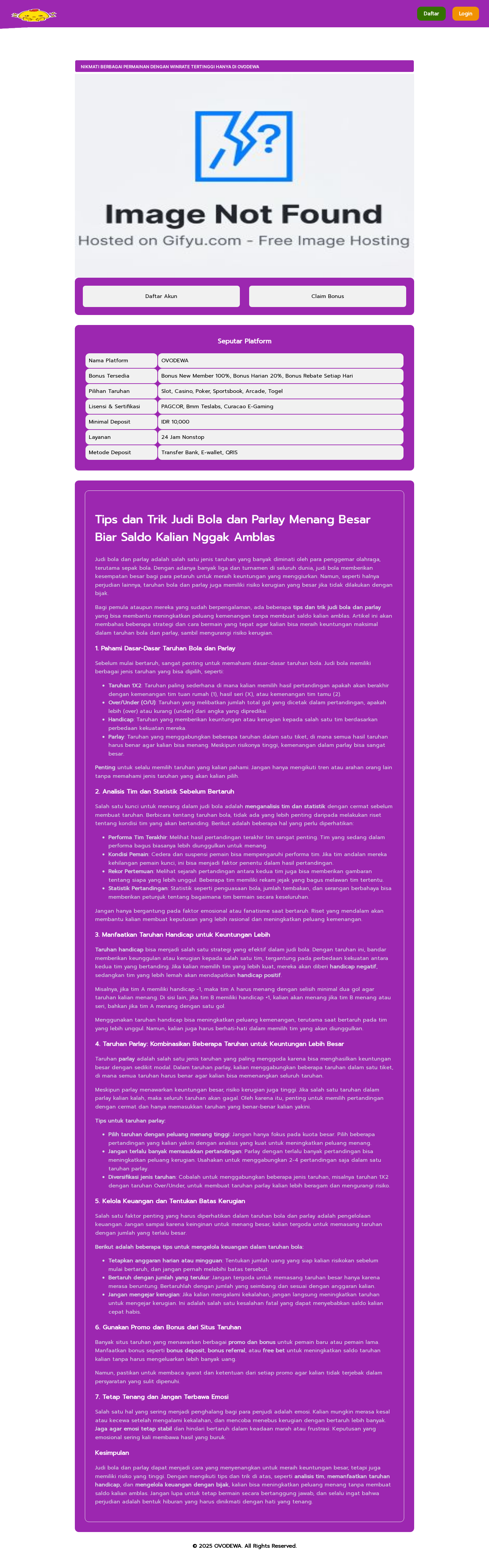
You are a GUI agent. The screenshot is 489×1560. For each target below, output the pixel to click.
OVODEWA (228, 1546)
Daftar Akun (161, 296)
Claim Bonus (327, 296)
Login (465, 13)
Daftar (431, 13)
